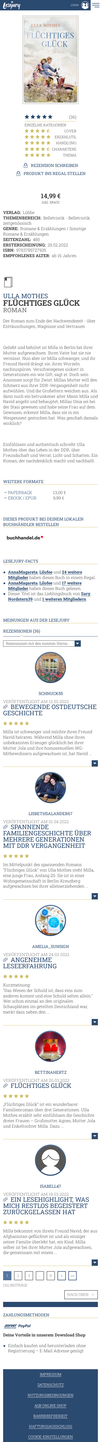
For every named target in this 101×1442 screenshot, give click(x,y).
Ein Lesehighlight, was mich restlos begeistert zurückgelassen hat (46, 1205)
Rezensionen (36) (21, 631)
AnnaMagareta (23, 572)
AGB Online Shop (50, 1405)
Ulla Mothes (25, 296)
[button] (80, 5)
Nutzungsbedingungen (51, 1395)
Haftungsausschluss (50, 1426)
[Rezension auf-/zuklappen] (95, 763)
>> (72, 1275)
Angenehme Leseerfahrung (30, 963)
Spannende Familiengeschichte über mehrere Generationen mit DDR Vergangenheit (47, 836)
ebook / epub (22, 498)
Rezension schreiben (54, 165)
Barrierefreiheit (50, 1415)
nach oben (78, 1294)
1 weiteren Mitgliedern (64, 599)
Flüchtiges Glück (41, 1085)
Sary (85, 593)
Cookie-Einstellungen (50, 1436)
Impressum (50, 1374)
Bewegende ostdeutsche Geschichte (50, 710)
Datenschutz (51, 1384)
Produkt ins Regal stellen (54, 173)
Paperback (20, 492)
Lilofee (45, 572)
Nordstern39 (20, 599)
